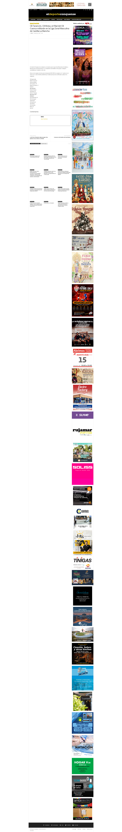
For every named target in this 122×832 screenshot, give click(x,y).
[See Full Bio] (47, 119)
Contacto (84, 829)
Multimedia (67, 19)
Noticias (39, 19)
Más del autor (44, 143)
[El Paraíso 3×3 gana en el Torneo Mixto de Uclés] (36, 150)
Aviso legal (74, 829)
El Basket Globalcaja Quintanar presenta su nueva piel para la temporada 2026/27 (36, 189)
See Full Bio (44, 119)
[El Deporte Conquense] (61, 14)
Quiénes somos (89, 829)
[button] (91, 19)
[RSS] (88, 10)
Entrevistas (46, 19)
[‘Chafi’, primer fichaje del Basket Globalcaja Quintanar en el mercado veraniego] (50, 183)
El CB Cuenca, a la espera (49, 203)
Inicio (31, 22)
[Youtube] (92, 10)
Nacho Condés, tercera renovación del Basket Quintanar (62, 157)
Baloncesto (37, 22)
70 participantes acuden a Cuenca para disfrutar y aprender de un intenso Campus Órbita (63, 204)
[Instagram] (86, 10)
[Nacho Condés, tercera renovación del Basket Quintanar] (64, 150)
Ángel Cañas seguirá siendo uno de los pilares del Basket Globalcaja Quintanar (63, 189)
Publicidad (79, 829)
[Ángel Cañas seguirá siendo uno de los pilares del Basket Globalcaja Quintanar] (64, 183)
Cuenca (53, 19)
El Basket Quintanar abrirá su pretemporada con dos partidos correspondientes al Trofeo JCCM (50, 173)
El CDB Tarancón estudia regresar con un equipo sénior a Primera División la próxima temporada (36, 204)
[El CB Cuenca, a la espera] (50, 197)
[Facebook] (84, 10)
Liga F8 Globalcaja (76, 19)
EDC (32, 33)
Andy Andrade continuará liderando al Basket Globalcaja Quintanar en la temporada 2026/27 (64, 173)
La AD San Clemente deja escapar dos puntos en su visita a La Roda (39, 138)
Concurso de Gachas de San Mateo (62, 137)
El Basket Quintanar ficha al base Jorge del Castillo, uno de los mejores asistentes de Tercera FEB (50, 157)
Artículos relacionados (35, 143)
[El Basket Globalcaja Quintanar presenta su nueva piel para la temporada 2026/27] (36, 183)
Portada (33, 19)
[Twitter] (90, 10)
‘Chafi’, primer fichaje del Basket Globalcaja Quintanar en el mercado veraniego (49, 189)
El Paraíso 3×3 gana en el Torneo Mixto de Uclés (35, 156)
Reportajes (59, 19)
